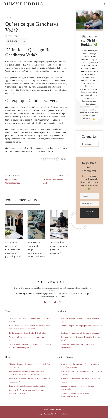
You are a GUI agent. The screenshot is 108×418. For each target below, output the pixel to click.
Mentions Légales (54, 409)
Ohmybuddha (23, 3)
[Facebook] (45, 302)
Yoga (8, 17)
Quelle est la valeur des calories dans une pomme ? (80, 333)
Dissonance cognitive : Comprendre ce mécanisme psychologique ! (13, 249)
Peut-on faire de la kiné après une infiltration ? (27, 386)
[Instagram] (50, 302)
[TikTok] (55, 302)
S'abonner (89, 212)
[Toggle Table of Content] (22, 41)
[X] (60, 302)
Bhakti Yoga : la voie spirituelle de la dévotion (27, 333)
